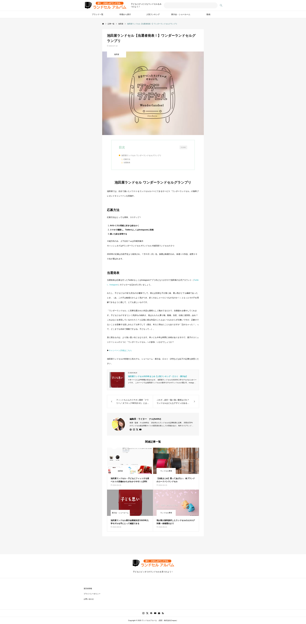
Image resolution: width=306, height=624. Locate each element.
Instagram (113, 285)
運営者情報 (88, 588)
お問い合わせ (89, 599)
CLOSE (183, 147)
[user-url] (131, 429)
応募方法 (126, 159)
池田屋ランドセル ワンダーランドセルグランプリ (141, 155)
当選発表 (126, 162)
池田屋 (116, 54)
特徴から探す (125, 14)
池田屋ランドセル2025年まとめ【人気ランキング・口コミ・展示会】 (158, 376)
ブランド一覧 (97, 14)
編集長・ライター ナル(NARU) (145, 419)
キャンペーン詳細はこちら (120, 350)
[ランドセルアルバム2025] (105, 5)
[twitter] (137, 429)
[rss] (163, 613)
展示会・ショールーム (180, 14)
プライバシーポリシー (92, 594)
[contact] (159, 613)
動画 (208, 14)
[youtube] (140, 429)
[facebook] (151, 613)
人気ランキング (153, 14)
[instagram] (134, 429)
